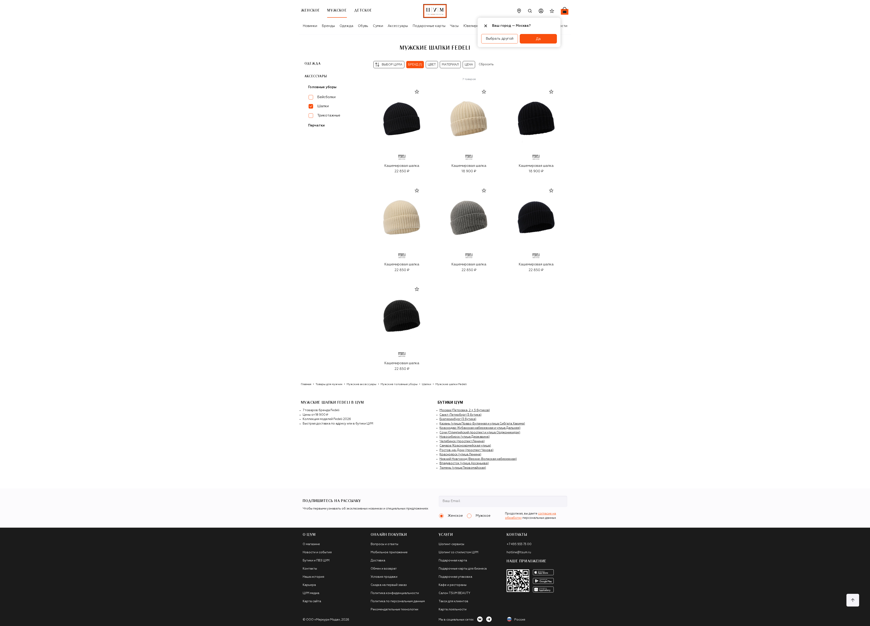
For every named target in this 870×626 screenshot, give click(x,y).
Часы (454, 26)
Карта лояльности (452, 609)
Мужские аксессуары (361, 384)
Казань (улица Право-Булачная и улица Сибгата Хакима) (482, 423)
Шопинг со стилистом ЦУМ (458, 552)
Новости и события (317, 552)
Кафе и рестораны (452, 585)
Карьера (309, 585)
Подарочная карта (453, 560)
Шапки (426, 384)
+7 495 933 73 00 (519, 544)
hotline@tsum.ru (519, 552)
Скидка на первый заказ (389, 585)
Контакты (310, 568)
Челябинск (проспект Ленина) (462, 441)
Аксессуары (398, 26)
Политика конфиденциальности (395, 593)
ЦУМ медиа (311, 593)
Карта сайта (312, 601)
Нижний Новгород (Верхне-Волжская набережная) (478, 459)
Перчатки (316, 125)
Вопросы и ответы (384, 544)
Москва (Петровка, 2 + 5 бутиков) (465, 410)
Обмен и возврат (384, 568)
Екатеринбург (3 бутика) (458, 419)
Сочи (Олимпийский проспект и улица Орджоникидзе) (480, 432)
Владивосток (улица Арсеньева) (464, 463)
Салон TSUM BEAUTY (454, 593)
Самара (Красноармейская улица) (465, 445)
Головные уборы (322, 87)
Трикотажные (328, 115)
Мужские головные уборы (399, 384)
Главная (306, 384)
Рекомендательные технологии (394, 609)
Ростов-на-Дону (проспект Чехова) (466, 450)
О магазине (311, 544)
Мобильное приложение (389, 552)
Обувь (363, 26)
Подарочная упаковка (455, 576)
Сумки (378, 26)
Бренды (328, 26)
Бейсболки (326, 97)
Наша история (313, 576)
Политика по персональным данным (398, 601)
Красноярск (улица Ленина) (460, 454)
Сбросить (486, 64)
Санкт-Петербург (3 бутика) (460, 414)
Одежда (346, 26)
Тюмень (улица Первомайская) (463, 467)
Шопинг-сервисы (451, 544)
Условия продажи (384, 576)
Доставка (378, 560)
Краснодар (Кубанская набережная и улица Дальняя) (480, 428)
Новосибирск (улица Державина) (465, 436)
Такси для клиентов (453, 601)
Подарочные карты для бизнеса (463, 568)
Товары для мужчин (329, 384)
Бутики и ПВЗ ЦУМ (316, 560)
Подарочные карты (429, 26)
